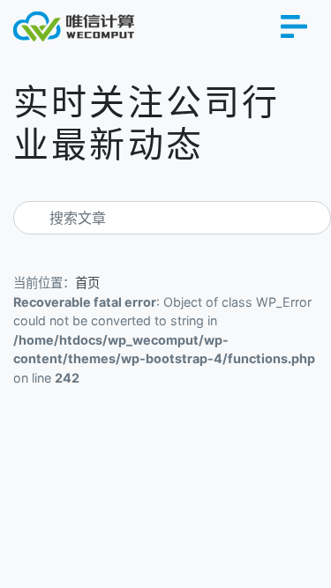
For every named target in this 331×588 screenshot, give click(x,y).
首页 (87, 282)
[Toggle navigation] (294, 26)
